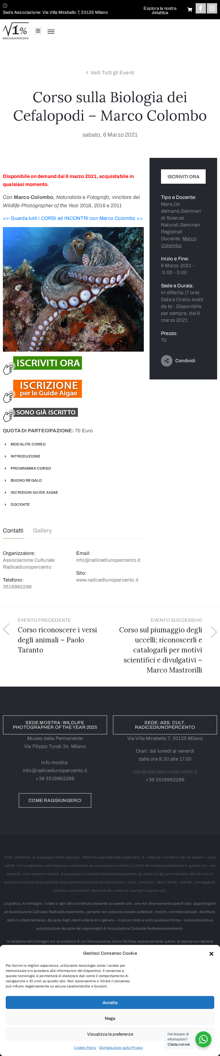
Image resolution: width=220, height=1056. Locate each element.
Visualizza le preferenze (110, 1034)
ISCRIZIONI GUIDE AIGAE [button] (34, 493)
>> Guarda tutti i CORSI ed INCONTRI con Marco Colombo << (73, 218)
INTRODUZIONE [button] (25, 456)
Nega (110, 1018)
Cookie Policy (85, 1048)
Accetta (110, 1002)
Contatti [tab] (13, 530)
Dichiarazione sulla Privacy (121, 1048)
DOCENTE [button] (20, 505)
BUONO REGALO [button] (26, 480)
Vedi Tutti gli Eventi (112, 72)
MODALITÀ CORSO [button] (28, 444)
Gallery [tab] (42, 530)
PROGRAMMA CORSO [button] (31, 468)
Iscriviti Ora (183, 176)
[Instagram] (212, 8)
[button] (211, 953)
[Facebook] (201, 8)
